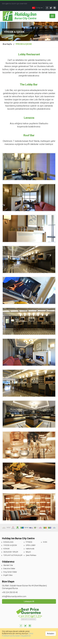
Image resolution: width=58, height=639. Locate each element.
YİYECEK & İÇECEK (10, 545)
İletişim (28, 552)
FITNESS (29, 542)
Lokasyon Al (29, 601)
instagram (54, 7)
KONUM (6, 549)
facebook (47, 7)
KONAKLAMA (8, 542)
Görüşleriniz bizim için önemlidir (14, 4)
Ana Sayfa (7, 44)
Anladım (50, 634)
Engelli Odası (8, 575)
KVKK (45, 542)
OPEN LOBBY (31, 545)
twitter (51, 7)
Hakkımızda (30, 549)
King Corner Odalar (10, 572)
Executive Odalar (9, 569)
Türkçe (38, 8)
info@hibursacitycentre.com (14, 596)
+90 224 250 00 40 (10, 592)
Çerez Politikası (31, 555)
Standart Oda (8, 565)
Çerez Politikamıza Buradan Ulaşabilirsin (17, 634)
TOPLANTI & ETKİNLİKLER (12, 555)
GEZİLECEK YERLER (10, 552)
